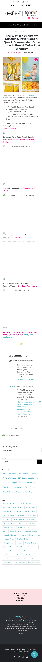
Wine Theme (7, 563)
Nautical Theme (8, 547)
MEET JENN (20, 596)
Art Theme (7, 507)
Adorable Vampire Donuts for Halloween (19, 482)
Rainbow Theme (9, 555)
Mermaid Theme (8, 539)
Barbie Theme (30, 507)
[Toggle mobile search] (33, 18)
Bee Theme (7, 511)
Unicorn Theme (23, 559)
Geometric (21, 527)
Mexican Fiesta (22, 539)
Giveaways (31, 527)
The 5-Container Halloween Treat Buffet (19, 487)
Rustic (19, 555)
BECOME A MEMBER (24, 5)
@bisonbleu (12, 387)
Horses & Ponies (15, 531)
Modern (19, 543)
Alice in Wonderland (24, 503)
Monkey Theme (30, 543)
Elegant (33, 523)
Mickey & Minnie (8, 543)
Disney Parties (22, 523)
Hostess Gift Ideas (30, 531)
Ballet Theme (18, 507)
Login (12, 5)
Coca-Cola (6, 519)
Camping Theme (29, 511)
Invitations (22, 535)
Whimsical (35, 559)
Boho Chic (17, 511)
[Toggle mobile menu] (38, 18)
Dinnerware (30, 519)
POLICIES (20, 598)
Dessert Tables (18, 519)
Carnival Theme (8, 515)
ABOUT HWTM (20, 593)
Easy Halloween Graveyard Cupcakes (17, 492)
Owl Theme (21, 547)
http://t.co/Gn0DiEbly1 (25, 379)
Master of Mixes (34, 535)
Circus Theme (31, 515)
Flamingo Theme (9, 527)
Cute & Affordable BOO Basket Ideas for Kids (20, 478)
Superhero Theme (9, 559)
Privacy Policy (31, 649)
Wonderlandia (20, 563)
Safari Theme (29, 555)
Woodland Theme (34, 563)
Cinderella (20, 515)
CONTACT (20, 600)
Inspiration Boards (9, 535)
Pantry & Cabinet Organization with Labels (19, 473)
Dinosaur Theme (9, 523)
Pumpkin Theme (22, 551)
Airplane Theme (8, 503)
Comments (28, 53)
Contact (26, 651)
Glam (5, 531)
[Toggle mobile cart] (29, 18)
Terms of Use (18, 651)
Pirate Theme (32, 547)
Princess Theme (8, 551)
